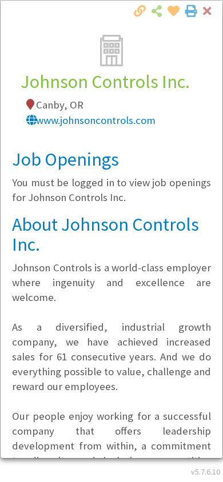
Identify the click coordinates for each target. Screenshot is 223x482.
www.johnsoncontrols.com (96, 120)
